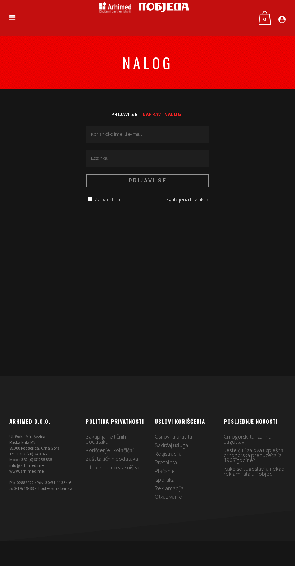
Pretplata (166, 462)
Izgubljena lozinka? (187, 199)
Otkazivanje (168, 496)
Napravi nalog (161, 114)
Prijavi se (124, 114)
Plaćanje (165, 470)
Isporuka (164, 479)
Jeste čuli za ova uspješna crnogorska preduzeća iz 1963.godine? (253, 455)
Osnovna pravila (173, 436)
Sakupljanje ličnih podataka (106, 439)
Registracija (168, 453)
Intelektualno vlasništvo (113, 467)
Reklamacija (169, 488)
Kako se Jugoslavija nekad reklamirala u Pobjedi (254, 471)
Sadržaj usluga (171, 444)
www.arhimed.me (26, 471)
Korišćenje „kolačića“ (110, 450)
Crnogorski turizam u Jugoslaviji (247, 439)
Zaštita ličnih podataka (112, 458)
